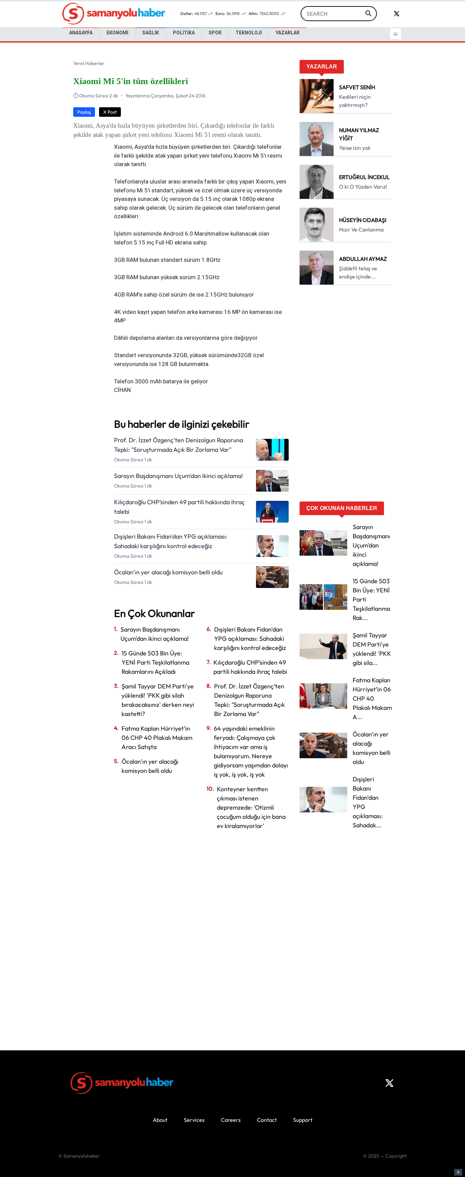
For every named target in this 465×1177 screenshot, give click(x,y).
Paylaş (84, 112)
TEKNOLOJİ (249, 32)
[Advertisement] (346, 395)
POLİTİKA (184, 32)
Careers (231, 1119)
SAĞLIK (150, 32)
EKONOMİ (117, 32)
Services (194, 1119)
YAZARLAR (288, 32)
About (160, 1119)
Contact (267, 1119)
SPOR (215, 32)
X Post (110, 112)
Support (302, 1119)
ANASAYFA (81, 32)
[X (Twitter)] (389, 1083)
